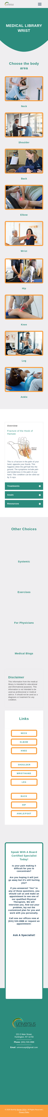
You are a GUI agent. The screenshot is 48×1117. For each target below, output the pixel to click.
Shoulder (24, 765)
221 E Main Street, (24, 1034)
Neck (24, 733)
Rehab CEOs (21, 1110)
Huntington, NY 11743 (24, 1037)
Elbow (24, 742)
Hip (24, 805)
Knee (24, 751)
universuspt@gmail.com (27, 1047)
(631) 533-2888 (27, 1042)
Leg (24, 782)
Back (24, 796)
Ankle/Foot (24, 814)
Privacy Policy (24, 1112)
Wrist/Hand (24, 773)
